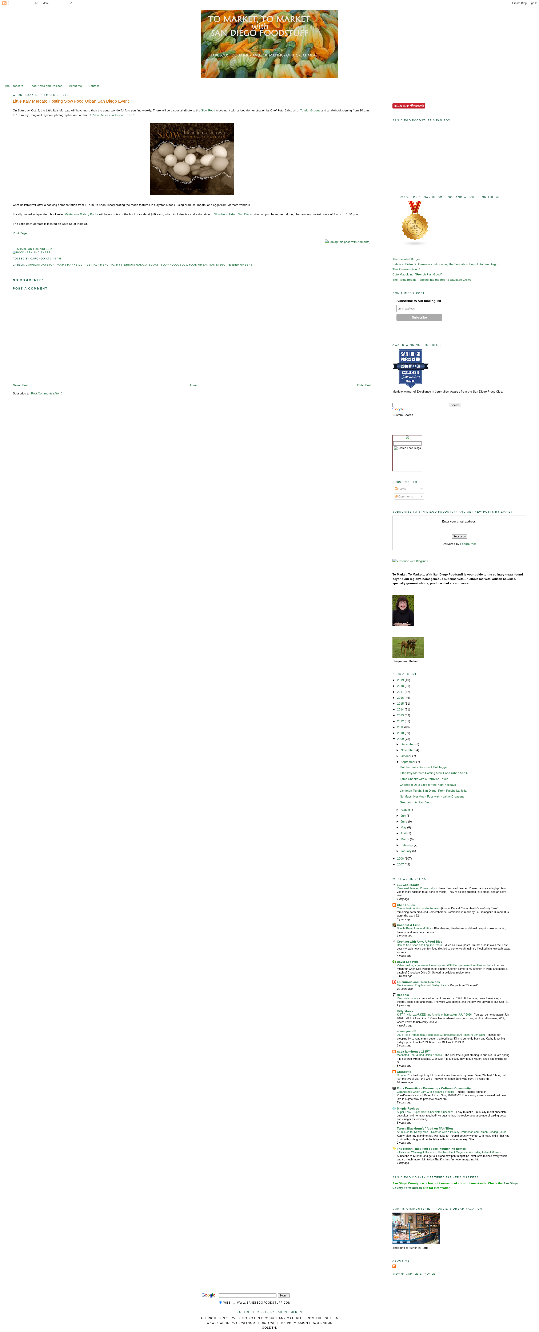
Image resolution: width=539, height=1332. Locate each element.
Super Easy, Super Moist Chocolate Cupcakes (425, 1112)
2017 (401, 691)
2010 (401, 733)
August (406, 809)
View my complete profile (413, 1273)
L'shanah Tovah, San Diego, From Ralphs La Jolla (433, 790)
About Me (75, 85)
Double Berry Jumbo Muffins (414, 928)
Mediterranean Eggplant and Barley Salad (422, 985)
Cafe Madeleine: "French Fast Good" (417, 274)
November (408, 750)
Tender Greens (310, 110)
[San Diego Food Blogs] (415, 245)
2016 (401, 697)
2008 (401, 858)
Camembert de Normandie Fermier (418, 908)
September (408, 761)
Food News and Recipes (46, 85)
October (406, 756)
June (404, 821)
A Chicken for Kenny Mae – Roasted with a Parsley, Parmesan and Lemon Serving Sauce (452, 1132)
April (404, 833)
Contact (93, 85)
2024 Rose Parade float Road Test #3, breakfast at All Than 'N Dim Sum (441, 1034)
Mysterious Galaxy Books (81, 214)
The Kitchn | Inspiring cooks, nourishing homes (431, 1148)
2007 (401, 864)
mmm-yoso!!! (406, 1031)
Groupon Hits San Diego (416, 802)
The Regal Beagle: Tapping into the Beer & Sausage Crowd (431, 279)
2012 (401, 721)
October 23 (404, 1075)
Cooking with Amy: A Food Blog (420, 941)
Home (193, 385)
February (407, 845)
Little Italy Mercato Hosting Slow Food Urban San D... (435, 773)
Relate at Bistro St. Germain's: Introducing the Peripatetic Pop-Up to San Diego (445, 264)
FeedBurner (468, 543)
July (404, 815)
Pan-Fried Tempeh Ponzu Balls (416, 888)
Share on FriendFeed (34, 248)
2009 (401, 739)
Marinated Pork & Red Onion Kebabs (420, 1055)
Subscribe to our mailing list (418, 301)
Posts (402, 489)
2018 (401, 686)
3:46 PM (55, 258)
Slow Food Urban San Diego (233, 214)
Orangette (404, 1071)
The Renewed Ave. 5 (406, 269)
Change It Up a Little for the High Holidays (428, 784)
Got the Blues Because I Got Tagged (424, 767)
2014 (401, 709)
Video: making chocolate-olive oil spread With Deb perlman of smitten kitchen (444, 965)
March (405, 839)
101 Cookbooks (408, 884)
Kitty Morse (405, 1011)
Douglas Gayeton (40, 264)
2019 (401, 680)
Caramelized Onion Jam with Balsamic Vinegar (426, 1091)
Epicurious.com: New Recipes (418, 982)
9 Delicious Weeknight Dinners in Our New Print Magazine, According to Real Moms (448, 1152)
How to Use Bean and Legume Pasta (420, 945)
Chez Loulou (406, 905)
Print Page (20, 233)
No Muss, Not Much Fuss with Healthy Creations (432, 796)
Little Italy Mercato (97, 264)
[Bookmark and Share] (32, 252)
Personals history (408, 998)
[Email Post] (62, 258)
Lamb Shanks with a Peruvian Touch (424, 778)
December (408, 744)
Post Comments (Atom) (46, 393)
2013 (401, 715)
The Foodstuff (13, 85)
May (404, 827)
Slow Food (208, 110)
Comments (405, 496)
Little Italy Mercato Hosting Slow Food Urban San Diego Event (71, 101)
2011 (400, 727)
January (406, 851)
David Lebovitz (407, 961)
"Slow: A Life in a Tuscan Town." (113, 115)
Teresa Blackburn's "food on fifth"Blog (425, 1128)
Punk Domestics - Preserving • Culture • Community (434, 1088)
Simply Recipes (408, 1108)
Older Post (364, 385)
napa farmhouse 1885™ (414, 1051)
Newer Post (20, 385)
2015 (401, 703)
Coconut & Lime (408, 925)
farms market (67, 264)
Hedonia (403, 994)
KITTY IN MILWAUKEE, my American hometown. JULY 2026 (434, 1014)
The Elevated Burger (406, 259)
